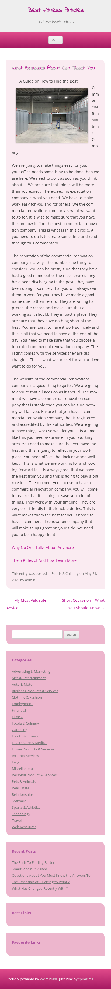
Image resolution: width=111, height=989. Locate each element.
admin (30, 579)
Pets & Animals (24, 781)
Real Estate (20, 788)
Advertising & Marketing (31, 671)
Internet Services (25, 755)
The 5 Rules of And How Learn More (44, 560)
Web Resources (24, 826)
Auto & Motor (23, 684)
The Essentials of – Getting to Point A (41, 881)
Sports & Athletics (26, 807)
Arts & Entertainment (29, 677)
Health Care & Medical (29, 742)
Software (19, 800)
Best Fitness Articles (55, 10)
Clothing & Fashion (27, 697)
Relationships (22, 794)
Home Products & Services (33, 749)
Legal (16, 762)
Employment (22, 703)
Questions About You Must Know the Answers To (51, 875)
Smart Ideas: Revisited (29, 868)
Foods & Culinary (65, 573)
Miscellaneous (23, 768)
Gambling (19, 729)
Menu (55, 40)
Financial (19, 710)
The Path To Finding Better (33, 862)
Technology (21, 813)
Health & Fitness (25, 736)
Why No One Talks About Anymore (43, 547)
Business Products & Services (35, 690)
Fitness (17, 716)
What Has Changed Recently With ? (40, 888)
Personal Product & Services (34, 775)
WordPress (48, 979)
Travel (17, 820)
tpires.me (85, 979)
